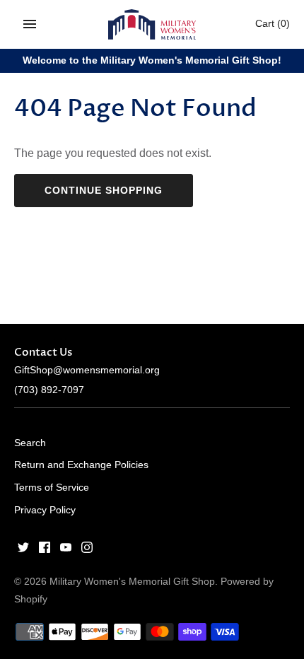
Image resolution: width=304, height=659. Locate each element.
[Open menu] (29, 24)
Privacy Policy (45, 510)
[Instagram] (87, 550)
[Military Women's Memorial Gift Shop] (152, 24)
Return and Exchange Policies (81, 465)
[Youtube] (65, 550)
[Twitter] (23, 550)
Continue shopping (104, 190)
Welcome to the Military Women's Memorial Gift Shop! (152, 60)
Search (30, 443)
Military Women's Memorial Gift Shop (132, 581)
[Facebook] (44, 550)
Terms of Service (51, 487)
